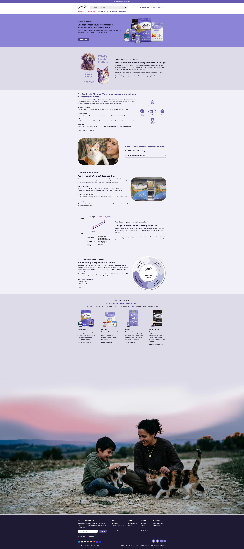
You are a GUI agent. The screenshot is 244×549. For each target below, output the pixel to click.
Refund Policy (149, 545)
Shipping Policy (140, 545)
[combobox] (109, 7)
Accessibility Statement (160, 545)
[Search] (126, 7)
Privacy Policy (120, 545)
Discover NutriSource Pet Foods (90, 545)
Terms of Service (129, 545)
